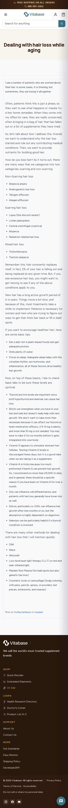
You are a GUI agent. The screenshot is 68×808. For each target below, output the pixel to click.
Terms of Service (12, 786)
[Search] (61, 23)
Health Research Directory (22, 701)
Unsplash (38, 612)
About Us (8, 728)
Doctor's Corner (16, 707)
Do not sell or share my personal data (23, 792)
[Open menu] (6, 14)
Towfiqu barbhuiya (22, 612)
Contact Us (9, 734)
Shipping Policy (11, 761)
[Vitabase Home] (34, 14)
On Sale (11, 687)
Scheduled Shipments (19, 681)
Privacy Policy (54, 780)
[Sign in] (55, 14)
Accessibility (29, 786)
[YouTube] (19, 802)
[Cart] (63, 14)
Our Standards (11, 748)
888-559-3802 (35, 6)
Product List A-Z (17, 714)
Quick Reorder (15, 675)
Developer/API (11, 767)
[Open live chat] (61, 801)
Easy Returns (10, 754)
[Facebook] (12, 802)
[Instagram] (6, 802)
